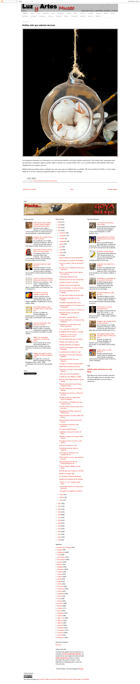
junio (61, 249)
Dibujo (75, 13)
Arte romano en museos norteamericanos (104, 307)
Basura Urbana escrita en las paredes (71, 257)
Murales (59, 608)
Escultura (82, 13)
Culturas (68, 13)
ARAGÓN (25, 13)
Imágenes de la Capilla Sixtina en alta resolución (42, 238)
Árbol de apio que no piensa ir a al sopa (71, 471)
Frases (59, 596)
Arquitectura (45, 13)
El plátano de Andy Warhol (105, 251)
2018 (59, 515)
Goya (59, 598)
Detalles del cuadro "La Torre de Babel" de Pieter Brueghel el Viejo (43, 355)
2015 (59, 523)
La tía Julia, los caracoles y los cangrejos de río (68, 453)
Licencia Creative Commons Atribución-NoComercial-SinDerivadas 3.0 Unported (64, 679)
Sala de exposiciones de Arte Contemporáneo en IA (68, 462)
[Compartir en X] (31, 178)
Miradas (106, 13)
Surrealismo (42, 16)
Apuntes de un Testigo (64, 547)
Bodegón (60, 567)
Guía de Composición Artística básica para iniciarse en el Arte (42, 279)
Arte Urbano (60, 13)
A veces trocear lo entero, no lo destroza (71, 310)
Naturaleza (25, 16)
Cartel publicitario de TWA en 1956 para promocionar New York (106, 238)
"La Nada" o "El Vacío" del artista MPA (71, 364)
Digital (59, 581)
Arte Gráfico (61, 557)
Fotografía (90, 13)
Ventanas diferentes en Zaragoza (69, 344)
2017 (59, 517)
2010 (59, 537)
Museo (113, 13)
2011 (59, 534)
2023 (59, 230)
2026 (59, 222)
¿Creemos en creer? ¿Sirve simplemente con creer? (68, 335)
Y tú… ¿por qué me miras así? (68, 329)
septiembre (63, 241)
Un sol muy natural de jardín (68, 429)
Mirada (48, 181)
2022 (59, 503)
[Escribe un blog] (30, 178)
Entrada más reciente (29, 189)
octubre (62, 238)
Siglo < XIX (60, 618)
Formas (59, 591)
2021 (59, 506)
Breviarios (42, 181)
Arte (58, 554)
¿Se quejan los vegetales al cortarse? (70, 491)
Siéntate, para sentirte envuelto (68, 342)
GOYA (32, 13)
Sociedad (33, 16)
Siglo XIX (82, 16)
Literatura (98, 13)
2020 (59, 509)
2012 (59, 531)
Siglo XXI (98, 16)
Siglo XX (90, 16)
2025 (59, 225)
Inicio (71, 189)
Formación (59, 16)
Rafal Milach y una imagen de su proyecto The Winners (106, 279)
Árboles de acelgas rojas (66, 473)
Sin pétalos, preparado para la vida (70, 302)
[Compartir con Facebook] (33, 178)
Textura (59, 635)
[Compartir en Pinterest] (35, 178)
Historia (59, 601)
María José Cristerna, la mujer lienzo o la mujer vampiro (42, 250)
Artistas (66, 16)
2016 (59, 520)
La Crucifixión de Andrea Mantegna (70, 476)
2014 (59, 526)
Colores (59, 574)
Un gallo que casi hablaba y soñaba (70, 376)
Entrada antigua (112, 189)
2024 (59, 227)
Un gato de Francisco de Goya (68, 282)
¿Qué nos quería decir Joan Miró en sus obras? (42, 324)
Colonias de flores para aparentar (69, 285)
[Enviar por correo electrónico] (28, 178)
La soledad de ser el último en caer (70, 352)
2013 (59, 528)
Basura (36, 181)
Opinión (59, 615)
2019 (59, 512)
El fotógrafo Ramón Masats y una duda (71, 332)
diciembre (63, 233)
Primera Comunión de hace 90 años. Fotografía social (70, 385)
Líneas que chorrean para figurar (69, 374)
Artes (53, 13)
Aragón (59, 550)
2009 (59, 540)
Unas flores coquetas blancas (68, 317)
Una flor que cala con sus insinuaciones (71, 279)
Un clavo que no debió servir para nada (71, 295)
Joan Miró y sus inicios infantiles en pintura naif (40, 293)
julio (61, 247)
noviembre (63, 235)
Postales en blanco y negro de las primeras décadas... (69, 398)
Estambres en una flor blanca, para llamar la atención (70, 325)
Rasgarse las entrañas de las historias (71, 479)
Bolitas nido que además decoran (69, 366)
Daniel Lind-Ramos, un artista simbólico (71, 288)
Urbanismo (60, 637)
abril (61, 255)
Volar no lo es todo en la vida (68, 445)
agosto (62, 244)
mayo (61, 252)
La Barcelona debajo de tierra (68, 277)
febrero (62, 497)
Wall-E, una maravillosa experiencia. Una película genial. (41, 339)
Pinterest (58, 645)
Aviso (38, 13)
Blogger (81, 669)
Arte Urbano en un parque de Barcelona (71, 260)
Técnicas (50, 16)
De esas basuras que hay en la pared (70, 339)
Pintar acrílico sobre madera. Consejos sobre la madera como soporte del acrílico (42, 224)
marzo (62, 494)
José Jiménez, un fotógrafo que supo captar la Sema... (70, 403)
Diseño (59, 584)
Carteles (60, 572)
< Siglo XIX (74, 16)
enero (61, 500)
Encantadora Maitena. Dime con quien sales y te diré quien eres (42, 308)
